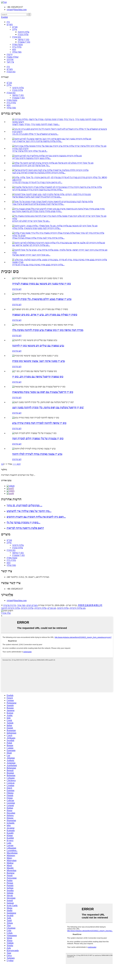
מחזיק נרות (16, 47)
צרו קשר (10, 62)
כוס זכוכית (16, 37)
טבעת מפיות (17, 44)
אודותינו (10, 59)
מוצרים (10, 24)
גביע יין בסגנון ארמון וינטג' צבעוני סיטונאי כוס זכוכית (38, 361)
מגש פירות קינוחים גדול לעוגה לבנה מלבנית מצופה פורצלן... (37, 197)
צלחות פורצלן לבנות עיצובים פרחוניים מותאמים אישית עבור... (38, 204)
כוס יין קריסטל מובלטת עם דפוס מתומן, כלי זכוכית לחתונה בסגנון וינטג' (48, 407)
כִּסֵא (14, 49)
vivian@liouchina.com (17, 600)
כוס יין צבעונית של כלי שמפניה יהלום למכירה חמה (37, 438)
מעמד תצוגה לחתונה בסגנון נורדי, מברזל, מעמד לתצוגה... (36, 124)
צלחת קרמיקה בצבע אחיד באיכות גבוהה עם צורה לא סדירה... (38, 264)
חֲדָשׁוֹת (10, 54)
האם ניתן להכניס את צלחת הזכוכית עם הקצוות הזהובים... (36, 516)
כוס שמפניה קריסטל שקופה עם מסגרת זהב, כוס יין (37, 376)
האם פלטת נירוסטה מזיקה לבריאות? (25, 528)
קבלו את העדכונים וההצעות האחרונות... (18, 475)
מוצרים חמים (32, 605)
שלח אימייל (6, 613)
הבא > (18, 464)
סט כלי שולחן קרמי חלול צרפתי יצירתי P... (29, 151)
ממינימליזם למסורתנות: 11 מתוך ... (24, 505)
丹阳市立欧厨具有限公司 (90, 605)
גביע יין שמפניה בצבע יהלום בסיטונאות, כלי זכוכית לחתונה (41, 299)
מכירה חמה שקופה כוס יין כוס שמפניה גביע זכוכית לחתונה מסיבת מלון (47, 330)
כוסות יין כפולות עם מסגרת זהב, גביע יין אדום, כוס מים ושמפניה (44, 314)
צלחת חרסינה (23, 32)
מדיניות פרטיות (9, 605)
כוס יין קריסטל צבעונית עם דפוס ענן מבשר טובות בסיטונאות (42, 392)
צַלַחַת (14, 29)
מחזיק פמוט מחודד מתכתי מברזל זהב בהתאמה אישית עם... (37, 211)
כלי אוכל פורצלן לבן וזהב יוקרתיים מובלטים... (31, 165)
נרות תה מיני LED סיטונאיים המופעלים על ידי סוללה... (35, 134)
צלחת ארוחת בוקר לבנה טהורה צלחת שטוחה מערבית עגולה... (38, 238)
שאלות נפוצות (12, 57)
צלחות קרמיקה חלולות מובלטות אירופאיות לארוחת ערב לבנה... (38, 172)
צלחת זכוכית (23, 34)
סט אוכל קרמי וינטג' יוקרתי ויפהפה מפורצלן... (31, 255)
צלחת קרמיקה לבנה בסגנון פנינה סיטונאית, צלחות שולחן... (36, 228)
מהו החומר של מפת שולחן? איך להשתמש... (29, 511)
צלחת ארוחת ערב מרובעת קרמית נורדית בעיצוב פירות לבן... (37, 189)
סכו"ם (15, 27)
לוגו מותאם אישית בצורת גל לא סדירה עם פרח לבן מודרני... (37, 182)
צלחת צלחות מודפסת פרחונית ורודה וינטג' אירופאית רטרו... (37, 141)
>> (14, 464)
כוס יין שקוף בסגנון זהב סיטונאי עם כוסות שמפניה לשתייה (41, 283)
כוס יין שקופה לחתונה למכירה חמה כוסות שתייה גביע (39, 423)
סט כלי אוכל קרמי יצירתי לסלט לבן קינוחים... (31, 221)
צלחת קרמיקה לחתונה (10, 608)
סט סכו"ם (52, 608)
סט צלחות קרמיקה (77, 608)
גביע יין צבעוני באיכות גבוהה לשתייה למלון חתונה (37, 454)
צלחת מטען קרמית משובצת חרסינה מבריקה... (31, 158)
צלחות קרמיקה (27, 608)
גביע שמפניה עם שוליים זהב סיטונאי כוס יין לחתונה (38, 345)
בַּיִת (8, 22)
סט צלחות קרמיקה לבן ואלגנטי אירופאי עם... (31, 245)
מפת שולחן (16, 52)
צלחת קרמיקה (40, 608)
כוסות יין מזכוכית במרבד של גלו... (23, 522)
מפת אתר (21, 605)
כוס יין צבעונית (24, 42)
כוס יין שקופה (23, 39)
